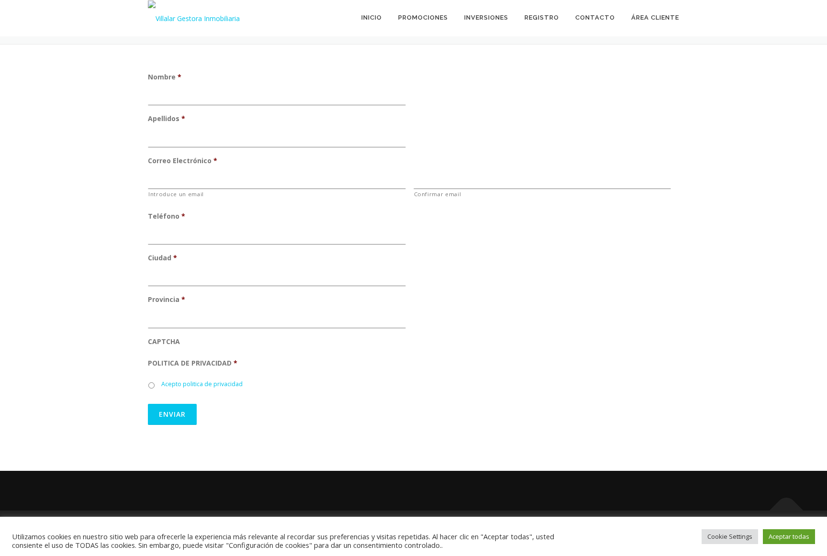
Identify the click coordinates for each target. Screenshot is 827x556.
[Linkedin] (206, 490)
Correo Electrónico (182, 160)
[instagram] (183, 490)
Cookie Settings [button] (729, 536)
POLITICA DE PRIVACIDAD (192, 363)
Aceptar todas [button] (789, 536)
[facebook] (159, 490)
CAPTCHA (164, 341)
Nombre (164, 77)
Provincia (166, 299)
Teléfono (166, 216)
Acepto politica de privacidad (202, 384)
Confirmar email (437, 194)
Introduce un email (176, 194)
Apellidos (166, 118)
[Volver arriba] (787, 511)
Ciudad (162, 258)
